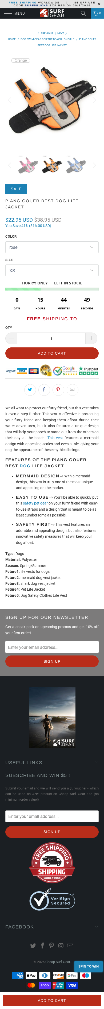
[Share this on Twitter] (30, 390)
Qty (8, 328)
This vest (55, 438)
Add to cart (52, 1000)
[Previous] (10, 100)
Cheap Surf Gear (57, 962)
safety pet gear (35, 503)
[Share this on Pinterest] (58, 390)
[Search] (85, 13)
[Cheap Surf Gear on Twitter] (33, 946)
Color (11, 236)
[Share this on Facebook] (44, 390)
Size (9, 260)
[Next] (93, 100)
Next (61, 33)
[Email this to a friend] (72, 390)
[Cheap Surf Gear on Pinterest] (52, 946)
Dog (25, 466)
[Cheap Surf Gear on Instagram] (61, 946)
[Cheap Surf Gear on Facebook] (42, 946)
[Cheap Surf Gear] (52, 13)
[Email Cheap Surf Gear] (70, 946)
